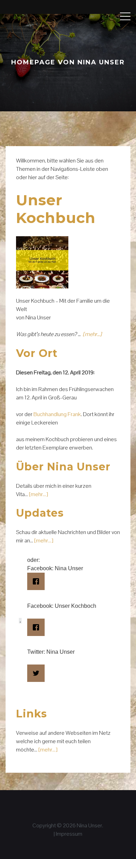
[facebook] (36, 581)
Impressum (69, 833)
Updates (40, 513)
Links (31, 713)
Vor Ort (37, 353)
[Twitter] (36, 673)
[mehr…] (92, 334)
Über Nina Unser (63, 466)
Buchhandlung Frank (57, 414)
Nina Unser (89, 825)
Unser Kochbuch (56, 208)
